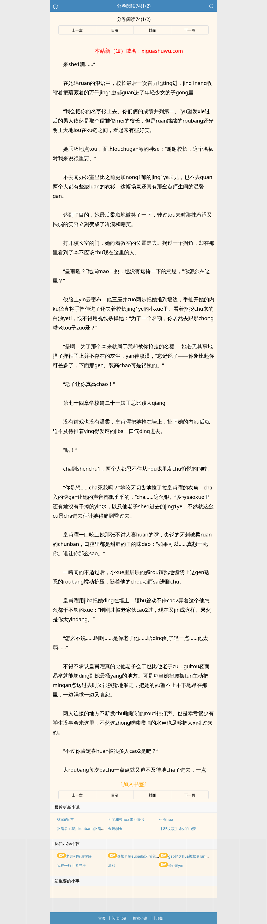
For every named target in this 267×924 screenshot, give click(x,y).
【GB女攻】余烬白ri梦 (177, 828)
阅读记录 (119, 918)
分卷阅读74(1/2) (133, 6)
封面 (152, 30)
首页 (102, 918)
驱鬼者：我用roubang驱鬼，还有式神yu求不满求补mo (102, 828)
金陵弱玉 (115, 828)
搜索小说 (140, 918)
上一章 (77, 30)
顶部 (159, 918)
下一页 (189, 30)
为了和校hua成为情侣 (126, 819)
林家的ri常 (65, 819)
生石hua (166, 819)
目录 (114, 30)
